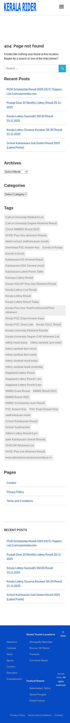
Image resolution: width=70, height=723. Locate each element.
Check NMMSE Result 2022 (22, 229)
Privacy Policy (15, 492)
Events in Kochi (14, 253)
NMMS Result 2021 (45, 391)
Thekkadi (34, 654)
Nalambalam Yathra (40, 688)
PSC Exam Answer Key (43, 409)
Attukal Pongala (37, 694)
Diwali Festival (37, 700)
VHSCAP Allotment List (19, 445)
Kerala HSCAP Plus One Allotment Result (30, 283)
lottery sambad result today (21, 360)
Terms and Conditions (20, 501)
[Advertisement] (35, 27)
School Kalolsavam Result (21, 421)
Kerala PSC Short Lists (19, 324)
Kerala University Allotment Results (26, 330)
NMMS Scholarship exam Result (25, 403)
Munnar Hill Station (39, 648)
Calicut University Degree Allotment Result (31, 223)
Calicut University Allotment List (24, 217)
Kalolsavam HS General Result (24, 259)
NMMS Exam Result (17, 391)
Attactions (12, 642)
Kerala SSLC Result (48, 324)
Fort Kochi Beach (38, 660)
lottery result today (16, 342)
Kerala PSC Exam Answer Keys (24, 318)
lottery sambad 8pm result (20, 354)
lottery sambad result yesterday (24, 366)
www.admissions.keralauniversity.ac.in (28, 457)
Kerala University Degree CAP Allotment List (32, 336)
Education (12, 672)
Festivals (11, 648)
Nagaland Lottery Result (20, 372)
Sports (10, 660)
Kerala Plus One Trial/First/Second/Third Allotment (29, 310)
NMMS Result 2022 (17, 397)
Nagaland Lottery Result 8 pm (23, 384)
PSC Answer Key (15, 409)
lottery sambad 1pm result (45, 342)
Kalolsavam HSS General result (24, 265)
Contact (11, 482)
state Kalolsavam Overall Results (25, 439)
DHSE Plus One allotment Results (26, 235)
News (10, 654)
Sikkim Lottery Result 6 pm (21, 433)
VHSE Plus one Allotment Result (25, 451)
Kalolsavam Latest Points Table (24, 271)
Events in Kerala (52, 247)
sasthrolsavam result (17, 415)
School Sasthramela (17, 427)
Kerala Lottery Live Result (21, 289)
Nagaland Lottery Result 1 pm (23, 378)
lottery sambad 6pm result (20, 348)
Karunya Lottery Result (19, 277)
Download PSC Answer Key (22, 247)
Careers (11, 666)
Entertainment (14, 679)
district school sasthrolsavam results (27, 241)
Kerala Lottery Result (18, 296)
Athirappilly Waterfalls (40, 642)
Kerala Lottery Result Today (22, 301)
